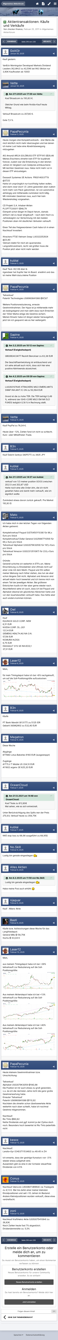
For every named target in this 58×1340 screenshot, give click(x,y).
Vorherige (11, 41)
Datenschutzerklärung (35, 1335)
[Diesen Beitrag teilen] (53, 53)
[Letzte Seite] (54, 41)
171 (54, 1311)
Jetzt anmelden (29, 1302)
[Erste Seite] (3, 41)
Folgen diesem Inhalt (26, 1311)
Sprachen (18, 1335)
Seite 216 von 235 (29, 42)
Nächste (47, 41)
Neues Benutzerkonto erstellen (29, 1282)
